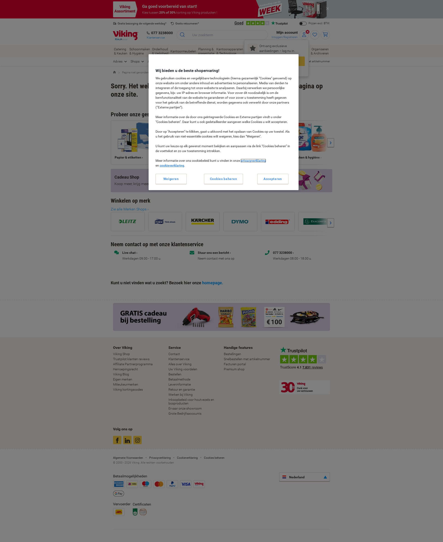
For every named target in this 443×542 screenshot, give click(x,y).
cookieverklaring (172, 165)
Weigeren (171, 179)
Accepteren (272, 179)
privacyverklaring (253, 160)
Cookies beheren (223, 179)
